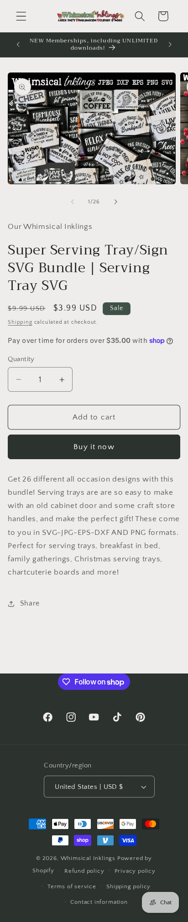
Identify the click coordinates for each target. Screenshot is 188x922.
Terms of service (71, 886)
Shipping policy (128, 886)
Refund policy (84, 871)
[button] (21, 16)
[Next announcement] (170, 45)
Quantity (21, 359)
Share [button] (30, 603)
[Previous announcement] (18, 45)
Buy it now (94, 446)
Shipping (20, 322)
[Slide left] (73, 202)
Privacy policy (135, 871)
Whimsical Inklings (88, 858)
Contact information (98, 902)
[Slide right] (115, 202)
